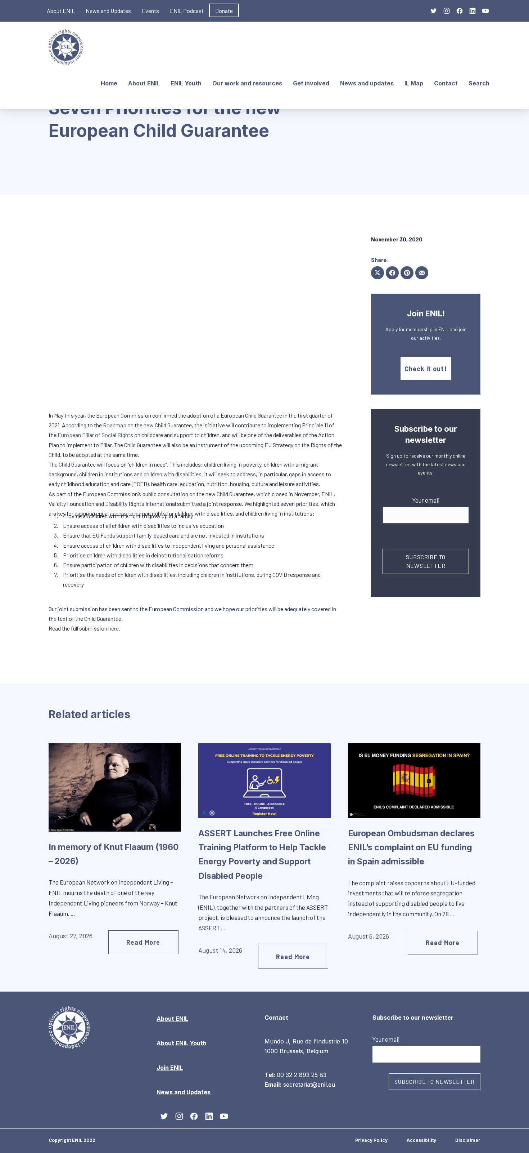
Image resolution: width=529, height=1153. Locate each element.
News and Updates (108, 10)
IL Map (413, 83)
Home (109, 83)
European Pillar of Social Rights (95, 434)
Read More (143, 942)
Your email (425, 500)
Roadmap (114, 425)
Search (479, 83)
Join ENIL (170, 1067)
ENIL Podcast (187, 10)
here (113, 628)
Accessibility (421, 1140)
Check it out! (425, 369)
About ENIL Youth (182, 1043)
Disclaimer (467, 1140)
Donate (224, 10)
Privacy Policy (371, 1140)
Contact (446, 83)
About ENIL (61, 10)
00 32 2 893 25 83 (301, 1074)
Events (150, 10)
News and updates (367, 83)
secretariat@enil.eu (309, 1084)
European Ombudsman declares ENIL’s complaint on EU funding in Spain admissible (411, 847)
